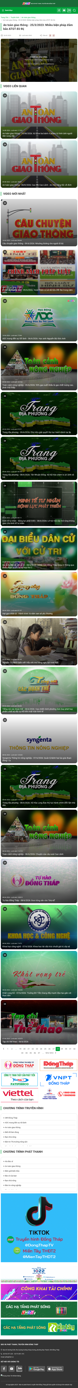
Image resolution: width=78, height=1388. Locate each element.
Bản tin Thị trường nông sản (16, 1142)
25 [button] (45, 1049)
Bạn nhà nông (10, 1137)
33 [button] (22, 1053)
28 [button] (58, 1049)
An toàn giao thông (28, 17)
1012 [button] (47, 1053)
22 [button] (33, 1049)
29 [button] (62, 1049)
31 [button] (70, 1049)
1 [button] (7, 1049)
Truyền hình (15, 17)
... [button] (16, 1049)
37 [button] (39, 1053)
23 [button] (37, 1049)
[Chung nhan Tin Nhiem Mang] (39, 1375)
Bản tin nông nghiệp (13, 1185)
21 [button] (28, 1049)
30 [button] (66, 1049)
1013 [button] (51, 1053)
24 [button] (41, 1049)
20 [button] (24, 1049)
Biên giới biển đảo (12, 1171)
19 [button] (20, 1049)
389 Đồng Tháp (11, 1118)
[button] (4, 1049)
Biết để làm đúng (12, 1132)
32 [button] (74, 1049)
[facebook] (49, 35)
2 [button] (11, 1049)
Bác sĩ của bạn (11, 1176)
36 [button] (35, 1053)
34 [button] (26, 1053)
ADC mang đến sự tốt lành (15, 1123)
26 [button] (49, 1049)
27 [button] (53, 1049)
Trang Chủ (4, 17)
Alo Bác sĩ (9, 1161)
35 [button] (30, 1053)
